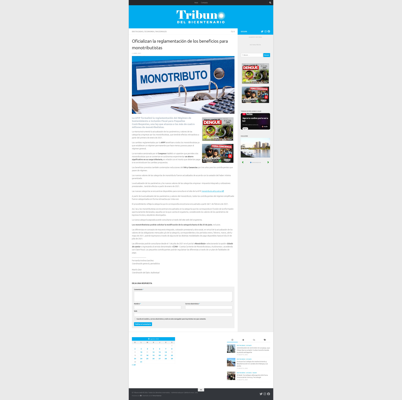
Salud (255, 372)
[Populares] (243, 340)
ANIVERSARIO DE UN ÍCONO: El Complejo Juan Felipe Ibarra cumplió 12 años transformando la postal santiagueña (253, 350)
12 (153, 352)
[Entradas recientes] (232, 340)
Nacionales (161, 31)
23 (135, 358)
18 (147, 355)
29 (172, 358)
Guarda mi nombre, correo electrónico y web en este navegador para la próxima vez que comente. (171, 319)
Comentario (138, 289)
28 (166, 358)
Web (135, 311)
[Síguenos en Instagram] (265, 31)
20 (160, 355)
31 (141, 362)
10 (141, 352)
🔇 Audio (265, 126)
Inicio (196, 3)
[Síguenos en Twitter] (262, 31)
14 (166, 352)
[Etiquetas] (264, 340)
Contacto (204, 3)
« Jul (134, 365)
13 (160, 352)
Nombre (137, 304)
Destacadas (137, 31)
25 (147, 358)
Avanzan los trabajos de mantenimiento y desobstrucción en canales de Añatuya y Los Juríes (252, 364)
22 (172, 355)
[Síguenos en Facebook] (269, 31)
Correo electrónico (192, 304)
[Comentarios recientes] (254, 340)
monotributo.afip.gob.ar (212, 191)
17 (141, 355)
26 (153, 358)
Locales (249, 345)
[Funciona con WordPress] (141, 395)
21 (166, 355)
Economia (149, 31)
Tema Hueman (157, 395)
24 (141, 358)
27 (160, 358)
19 (153, 355)
